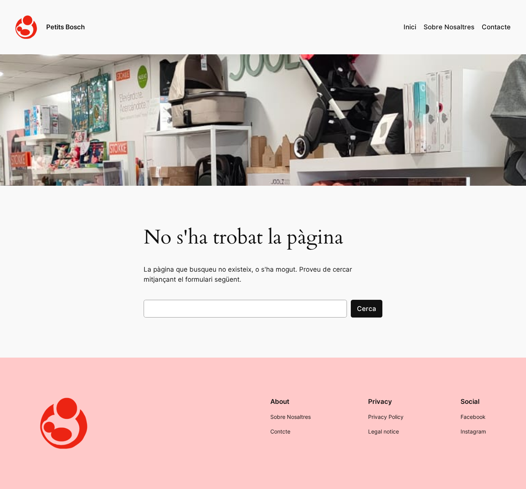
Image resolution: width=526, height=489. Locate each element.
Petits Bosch (65, 27)
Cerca (366, 309)
